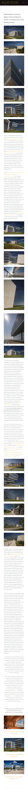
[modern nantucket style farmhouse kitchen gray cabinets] (14, 745)
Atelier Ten (21, 454)
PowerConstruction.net (12, 447)
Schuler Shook (15, 452)
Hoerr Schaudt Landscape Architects (15, 448)
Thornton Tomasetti (16, 443)
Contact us (12, 695)
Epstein (10, 455)
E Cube (13, 455)
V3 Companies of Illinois (13, 454)
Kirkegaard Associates (8, 450)
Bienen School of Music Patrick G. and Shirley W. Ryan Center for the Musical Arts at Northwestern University (14, 174)
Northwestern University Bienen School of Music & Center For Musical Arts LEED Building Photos (14, 18)
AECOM (18, 455)
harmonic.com (8, 452)
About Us (16, 690)
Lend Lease (6, 455)
